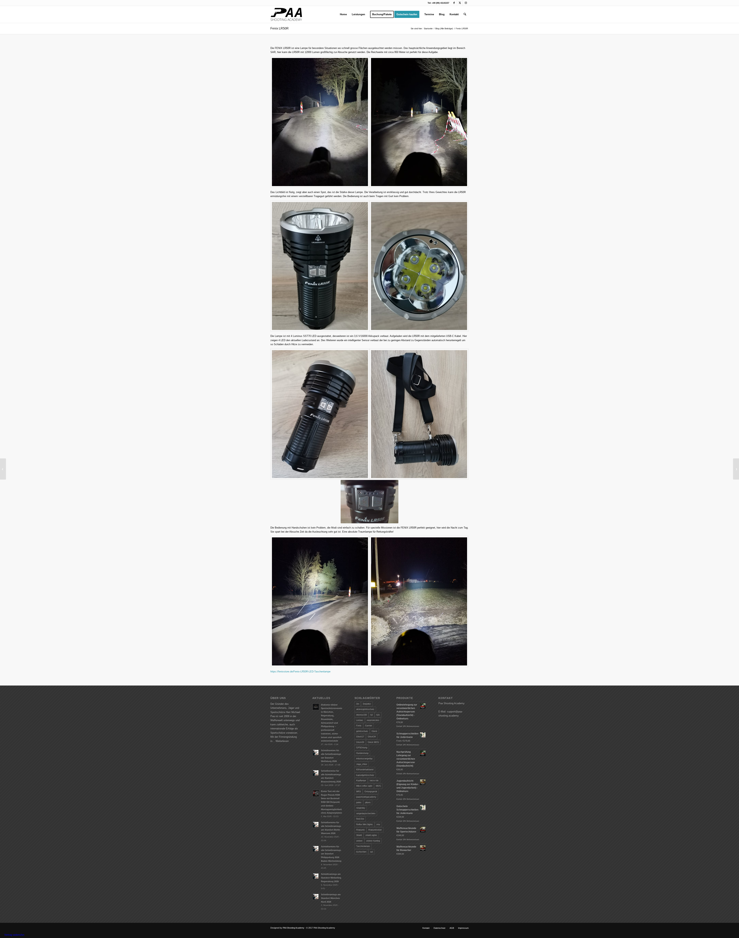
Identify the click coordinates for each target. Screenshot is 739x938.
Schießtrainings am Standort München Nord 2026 (331, 898)
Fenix (358, 725)
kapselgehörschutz (365, 775)
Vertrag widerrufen (14, 934)
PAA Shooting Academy (293, 928)
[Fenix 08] (419, 601)
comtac (359, 720)
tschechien (361, 852)
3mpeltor (367, 704)
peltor (358, 802)
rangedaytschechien (365, 813)
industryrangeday (364, 758)
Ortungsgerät (370, 791)
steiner (359, 841)
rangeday (360, 808)
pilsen (367, 802)
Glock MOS (373, 742)
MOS (378, 786)
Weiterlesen (282, 741)
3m (357, 704)
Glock (374, 731)
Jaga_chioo (361, 764)
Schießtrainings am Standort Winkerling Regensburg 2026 (331, 878)
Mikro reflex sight (364, 786)
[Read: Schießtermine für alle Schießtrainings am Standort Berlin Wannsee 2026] (315, 824)
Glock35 (360, 742)
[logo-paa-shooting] (286, 14)
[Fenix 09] (320, 601)
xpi (371, 852)
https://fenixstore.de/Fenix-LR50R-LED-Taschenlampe (300, 671)
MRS (358, 791)
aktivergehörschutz (365, 709)
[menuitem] (343, 14)
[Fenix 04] (419, 414)
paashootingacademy (366, 797)
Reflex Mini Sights (364, 824)
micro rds (374, 780)
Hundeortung (362, 753)
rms (378, 824)
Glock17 (360, 736)
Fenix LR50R (279, 28)
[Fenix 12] (320, 122)
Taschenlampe (363, 846)
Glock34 (372, 736)
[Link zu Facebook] (454, 3)
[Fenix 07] (320, 266)
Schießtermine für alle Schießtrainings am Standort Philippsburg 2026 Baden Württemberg (331, 853)
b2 (371, 715)
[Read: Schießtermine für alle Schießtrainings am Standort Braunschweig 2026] (315, 772)
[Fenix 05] (320, 414)
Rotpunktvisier (375, 830)
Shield (359, 835)
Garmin (368, 725)
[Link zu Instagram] (466, 3)
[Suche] (465, 14)
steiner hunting (373, 841)
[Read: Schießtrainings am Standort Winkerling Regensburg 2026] (315, 876)
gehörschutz (362, 731)
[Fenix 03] (419, 266)
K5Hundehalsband (364, 769)
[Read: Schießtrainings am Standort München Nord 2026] (315, 896)
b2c (378, 715)
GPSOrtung (361, 747)
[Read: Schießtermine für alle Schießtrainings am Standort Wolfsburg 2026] (315, 752)
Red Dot (360, 819)
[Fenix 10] (419, 122)
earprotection (373, 720)
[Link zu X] (460, 3)
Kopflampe (361, 780)
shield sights (371, 835)
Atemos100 (361, 715)
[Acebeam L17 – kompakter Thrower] (736, 469)
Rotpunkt (360, 830)
